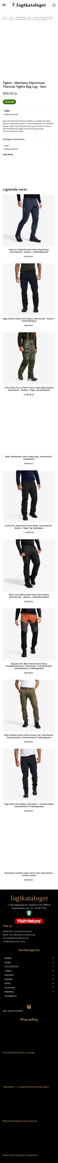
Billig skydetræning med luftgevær (20, 1121)
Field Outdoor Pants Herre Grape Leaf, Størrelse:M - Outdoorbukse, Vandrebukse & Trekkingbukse (29, 736)
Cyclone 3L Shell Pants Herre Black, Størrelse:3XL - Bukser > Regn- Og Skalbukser (29, 526)
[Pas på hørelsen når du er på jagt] (29, 1036)
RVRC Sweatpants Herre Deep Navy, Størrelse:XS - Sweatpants (29, 457)
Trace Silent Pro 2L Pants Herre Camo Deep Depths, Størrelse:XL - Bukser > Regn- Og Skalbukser (29, 388)
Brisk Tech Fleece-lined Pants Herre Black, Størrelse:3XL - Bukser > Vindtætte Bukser (29, 595)
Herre (12, 17)
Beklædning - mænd (23, 17)
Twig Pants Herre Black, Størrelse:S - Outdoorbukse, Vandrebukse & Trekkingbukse (29, 805)
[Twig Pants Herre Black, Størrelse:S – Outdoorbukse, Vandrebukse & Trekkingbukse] (29, 775)
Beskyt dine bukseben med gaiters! (20, 1155)
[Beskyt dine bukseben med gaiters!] (29, 1139)
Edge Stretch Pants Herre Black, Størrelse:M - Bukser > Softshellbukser (29, 319)
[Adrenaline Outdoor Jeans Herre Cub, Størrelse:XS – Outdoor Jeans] (29, 844)
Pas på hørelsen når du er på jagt (19, 1052)
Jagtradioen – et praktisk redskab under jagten (26, 1086)
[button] (54, 5)
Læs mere (8, 154)
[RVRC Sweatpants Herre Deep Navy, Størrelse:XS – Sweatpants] (29, 427)
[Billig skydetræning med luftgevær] (29, 1105)
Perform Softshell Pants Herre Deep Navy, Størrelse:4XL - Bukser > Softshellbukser (29, 250)
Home (5, 17)
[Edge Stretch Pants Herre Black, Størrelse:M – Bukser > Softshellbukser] (29, 289)
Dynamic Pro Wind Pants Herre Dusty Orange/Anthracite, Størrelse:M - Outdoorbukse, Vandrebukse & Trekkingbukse (29, 666)
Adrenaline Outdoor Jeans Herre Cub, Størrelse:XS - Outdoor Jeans (29, 874)
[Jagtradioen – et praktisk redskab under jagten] (29, 1071)
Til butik (9, 101)
